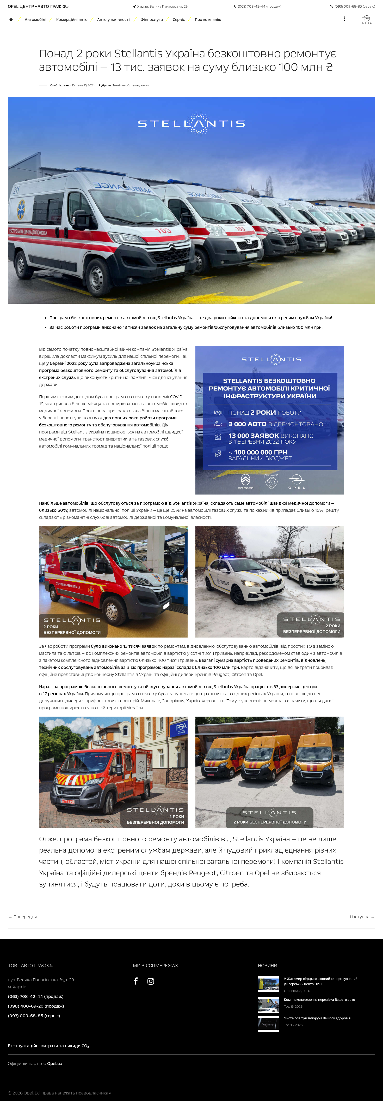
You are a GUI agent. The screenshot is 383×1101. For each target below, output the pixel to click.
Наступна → (362, 917)
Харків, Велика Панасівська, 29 (162, 6)
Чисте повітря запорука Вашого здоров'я (317, 1018)
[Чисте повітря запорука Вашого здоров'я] (268, 1023)
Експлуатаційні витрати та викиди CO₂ (48, 1046)
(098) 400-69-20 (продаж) (36, 1006)
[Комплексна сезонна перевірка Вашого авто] (268, 1005)
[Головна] (12, 19)
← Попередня (22, 917)
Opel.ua (54, 1064)
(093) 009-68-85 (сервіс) (354, 6)
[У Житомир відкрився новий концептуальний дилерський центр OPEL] (268, 984)
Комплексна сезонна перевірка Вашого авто (319, 999)
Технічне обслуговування (131, 85)
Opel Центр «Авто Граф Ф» (38, 6)
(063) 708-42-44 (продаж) (258, 6)
